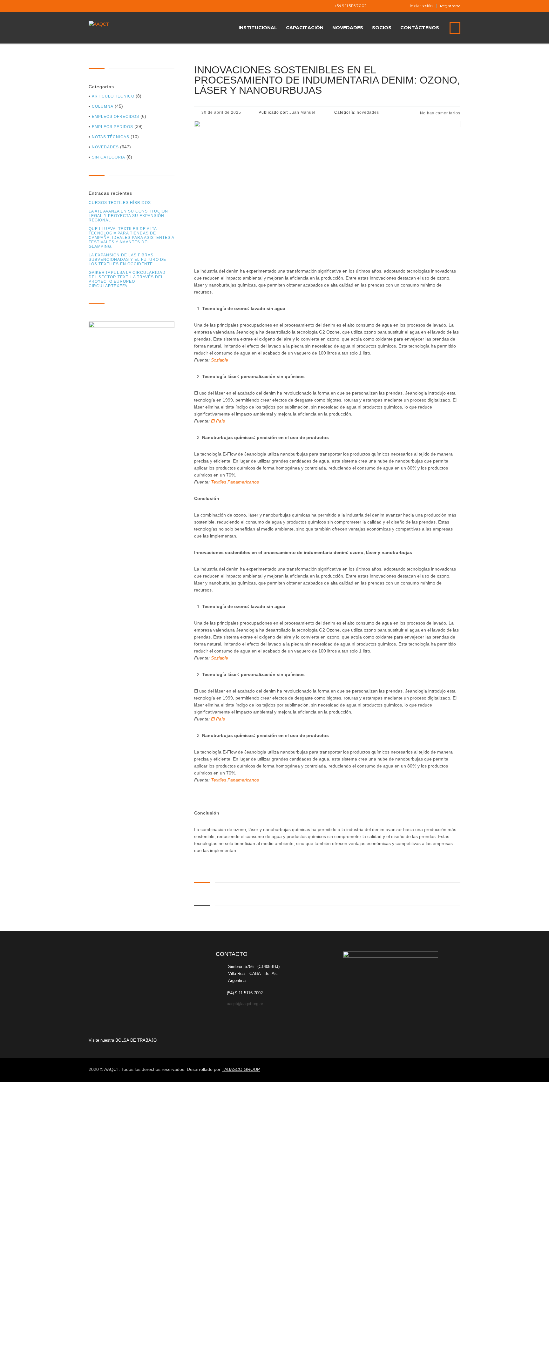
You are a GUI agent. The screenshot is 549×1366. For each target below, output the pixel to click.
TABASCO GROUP (241, 1069)
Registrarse (450, 6)
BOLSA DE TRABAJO (136, 1040)
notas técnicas (110, 137)
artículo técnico (113, 96)
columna (102, 106)
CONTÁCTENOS (419, 27)
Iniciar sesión (421, 5)
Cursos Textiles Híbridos (120, 202)
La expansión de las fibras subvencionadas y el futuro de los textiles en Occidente (127, 259)
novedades (105, 147)
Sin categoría (108, 157)
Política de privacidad (190, 1235)
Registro (36, 1355)
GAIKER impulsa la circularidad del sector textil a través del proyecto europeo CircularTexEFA (127, 279)
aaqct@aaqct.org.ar (245, 1003)
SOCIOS (381, 27)
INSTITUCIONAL (258, 27)
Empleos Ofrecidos (115, 116)
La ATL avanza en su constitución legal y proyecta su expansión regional (128, 215)
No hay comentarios (439, 113)
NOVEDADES (347, 27)
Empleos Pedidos (112, 127)
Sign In (52, 1355)
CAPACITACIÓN (304, 27)
